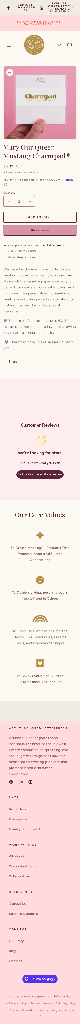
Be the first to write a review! (40, 474)
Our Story (16, 941)
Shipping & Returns (23, 914)
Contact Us (17, 903)
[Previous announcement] (8, 23)
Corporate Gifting (22, 866)
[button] (9, 45)
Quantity (9, 192)
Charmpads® (18, 819)
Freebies (15, 961)
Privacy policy (18, 1003)
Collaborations (20, 876)
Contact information (22, 1010)
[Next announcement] (72, 23)
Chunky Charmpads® (25, 829)
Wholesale (17, 856)
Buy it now (40, 230)
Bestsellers (17, 809)
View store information (25, 257)
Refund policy (62, 996)
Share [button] (12, 361)
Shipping (8, 172)
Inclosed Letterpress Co (34, 996)
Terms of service (41, 1003)
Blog (12, 951)
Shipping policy (66, 1003)
